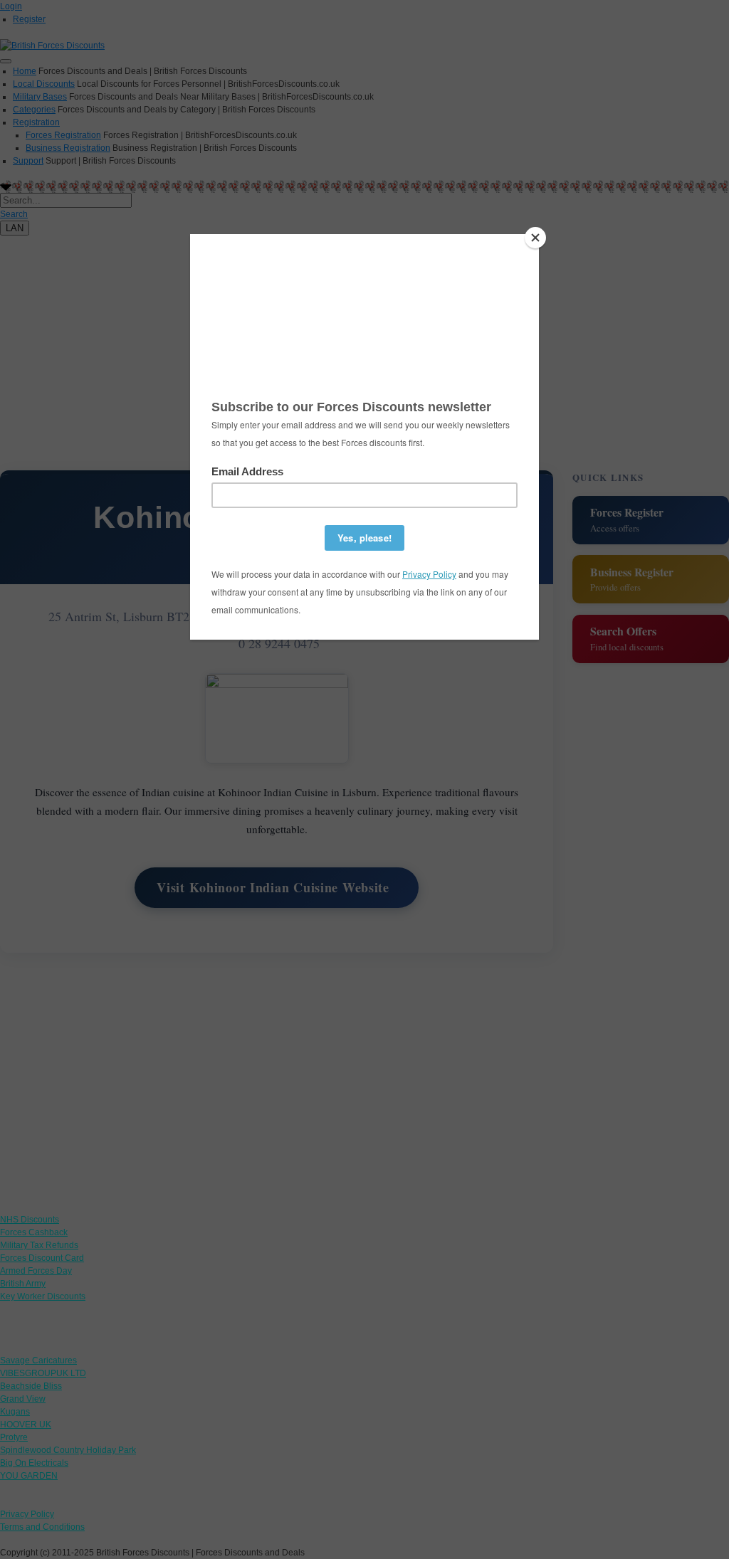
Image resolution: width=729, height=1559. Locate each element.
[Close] (535, 237)
